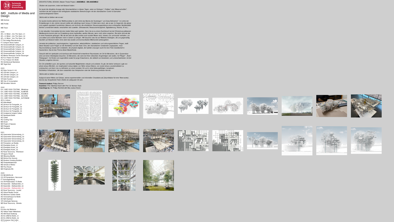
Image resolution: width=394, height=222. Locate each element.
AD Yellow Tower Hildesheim (11, 211)
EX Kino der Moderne (8, 209)
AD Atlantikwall (6, 102)
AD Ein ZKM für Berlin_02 (10, 218)
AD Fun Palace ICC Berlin (10, 58)
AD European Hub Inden (9, 220)
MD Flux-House (6, 167)
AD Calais (4, 117)
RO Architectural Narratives (10, 62)
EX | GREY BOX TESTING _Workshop (14, 89)
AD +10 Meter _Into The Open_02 (13, 36)
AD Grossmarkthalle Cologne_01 (12, 45)
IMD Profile (4, 24)
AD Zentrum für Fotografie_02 (11, 107)
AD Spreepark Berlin (8, 115)
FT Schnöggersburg (8, 179)
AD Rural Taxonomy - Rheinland (12, 152)
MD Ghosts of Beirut (8, 165)
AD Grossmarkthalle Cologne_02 (12, 47)
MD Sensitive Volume (8, 83)
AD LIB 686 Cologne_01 (9, 72)
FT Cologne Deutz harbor (10, 42)
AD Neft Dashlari (6, 199)
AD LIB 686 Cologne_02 (9, 75)
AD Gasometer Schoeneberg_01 (12, 134)
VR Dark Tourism (6, 79)
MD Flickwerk (5, 126)
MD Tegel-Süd (6, 64)
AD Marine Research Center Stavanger (14, 55)
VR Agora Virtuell (7, 154)
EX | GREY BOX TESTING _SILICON (14, 96)
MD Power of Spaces (8, 124)
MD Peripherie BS (7, 169)
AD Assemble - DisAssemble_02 (12, 186)
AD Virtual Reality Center (9, 192)
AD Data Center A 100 (9, 70)
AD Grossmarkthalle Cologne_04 (12, 51)
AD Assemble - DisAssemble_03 (12, 188)
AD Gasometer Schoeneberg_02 (12, 137)
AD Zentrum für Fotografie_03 (11, 109)
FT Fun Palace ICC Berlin (10, 60)
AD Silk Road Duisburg (9, 214)
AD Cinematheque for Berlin (11, 197)
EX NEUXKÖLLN (7, 175)
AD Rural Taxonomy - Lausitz (11, 190)
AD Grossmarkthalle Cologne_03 (12, 49)
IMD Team (4, 28)
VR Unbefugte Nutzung (9, 201)
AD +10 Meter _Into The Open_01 (13, 34)
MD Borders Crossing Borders (11, 160)
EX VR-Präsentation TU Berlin (11, 182)
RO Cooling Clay (6, 120)
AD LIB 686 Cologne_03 (9, 77)
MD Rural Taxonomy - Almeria (11, 203)
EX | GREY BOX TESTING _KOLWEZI (14, 94)
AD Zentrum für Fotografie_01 (11, 104)
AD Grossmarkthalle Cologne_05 (12, 53)
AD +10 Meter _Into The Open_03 (13, 38)
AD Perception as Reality (9, 143)
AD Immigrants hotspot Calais (11, 113)
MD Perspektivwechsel (9, 162)
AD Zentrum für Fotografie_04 (11, 111)
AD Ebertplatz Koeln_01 (9, 145)
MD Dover (4, 122)
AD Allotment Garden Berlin (10, 194)
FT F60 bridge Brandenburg (11, 40)
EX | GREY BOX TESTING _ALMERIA (14, 91)
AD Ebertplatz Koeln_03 (9, 149)
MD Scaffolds (5, 128)
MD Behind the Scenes (9, 158)
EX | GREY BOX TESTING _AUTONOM (15, 98)
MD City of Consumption (9, 81)
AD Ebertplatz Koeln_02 (9, 147)
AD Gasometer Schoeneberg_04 (12, 141)
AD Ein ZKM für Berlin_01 (10, 216)
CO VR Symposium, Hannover (11, 177)
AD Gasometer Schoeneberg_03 (12, 139)
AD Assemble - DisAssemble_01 (12, 184)
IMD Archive (5, 20)
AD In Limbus (5, 100)
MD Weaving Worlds (8, 156)
